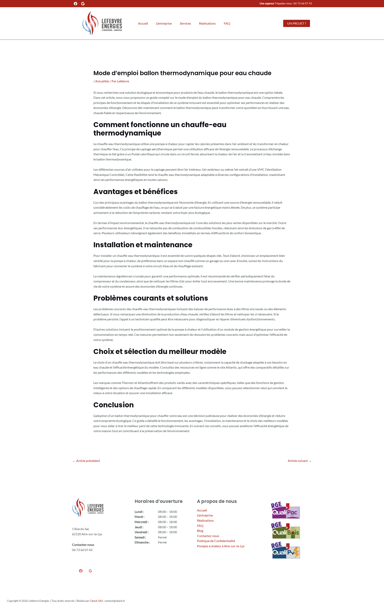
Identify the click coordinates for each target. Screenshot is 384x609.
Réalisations (207, 23)
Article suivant (300, 460)
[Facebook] (81, 571)
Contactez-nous (208, 536)
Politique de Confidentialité (216, 541)
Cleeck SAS (96, 600)
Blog (200, 530)
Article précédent (86, 460)
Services (185, 23)
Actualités (102, 81)
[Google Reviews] (90, 571)
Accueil (143, 23)
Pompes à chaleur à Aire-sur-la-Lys (221, 546)
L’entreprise (164, 23)
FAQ (227, 23)
